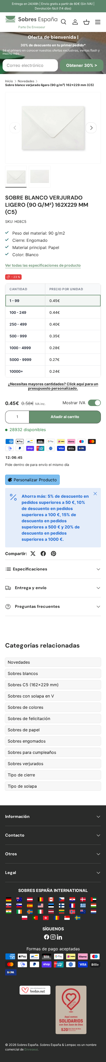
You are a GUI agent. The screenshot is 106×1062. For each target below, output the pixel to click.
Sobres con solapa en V (31, 696)
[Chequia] (61, 899)
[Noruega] (72, 911)
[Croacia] (72, 899)
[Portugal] (35, 917)
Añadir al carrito (65, 416)
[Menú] (97, 22)
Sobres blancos (23, 673)
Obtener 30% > (81, 65)
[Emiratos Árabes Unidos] (93, 899)
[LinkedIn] (59, 937)
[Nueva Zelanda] (83, 911)
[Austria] (29, 899)
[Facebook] (46, 937)
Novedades (26, 81)
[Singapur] (67, 917)
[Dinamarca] (83, 899)
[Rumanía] (56, 917)
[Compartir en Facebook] (43, 553)
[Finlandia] (61, 905)
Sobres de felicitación (29, 718)
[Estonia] (51, 905)
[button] (86, 22)
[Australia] (19, 899)
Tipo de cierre (21, 774)
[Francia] (72, 905)
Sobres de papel (24, 729)
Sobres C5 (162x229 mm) (33, 684)
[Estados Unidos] (40, 905)
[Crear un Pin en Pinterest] (53, 553)
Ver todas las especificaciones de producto (43, 265)
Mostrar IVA (74, 402)
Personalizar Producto (35, 479)
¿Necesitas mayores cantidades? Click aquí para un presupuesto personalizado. (53, 386)
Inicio (9, 81)
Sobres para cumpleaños (32, 752)
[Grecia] (83, 905)
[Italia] (40, 911)
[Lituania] (61, 911)
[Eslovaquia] (8, 905)
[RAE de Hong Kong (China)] (45, 917)
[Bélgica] (40, 899)
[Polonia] (24, 917)
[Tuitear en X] (33, 553)
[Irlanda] (19, 911)
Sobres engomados (27, 741)
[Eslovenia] (19, 905)
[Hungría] (93, 905)
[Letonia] (51, 911)
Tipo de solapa (22, 786)
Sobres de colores (25, 707)
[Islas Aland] (29, 911)
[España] (29, 905)
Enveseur (31, 1049)
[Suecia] (77, 917)
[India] (8, 911)
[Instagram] (53, 937)
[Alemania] (8, 899)
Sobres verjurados (25, 763)
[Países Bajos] (93, 911)
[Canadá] (51, 899)
